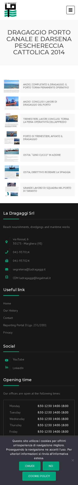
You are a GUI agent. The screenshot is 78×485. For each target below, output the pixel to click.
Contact (8, 318)
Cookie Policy (39, 476)
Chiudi (29, 466)
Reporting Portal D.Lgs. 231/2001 (25, 325)
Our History (10, 310)
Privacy (8, 332)
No (51, 466)
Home (7, 303)
